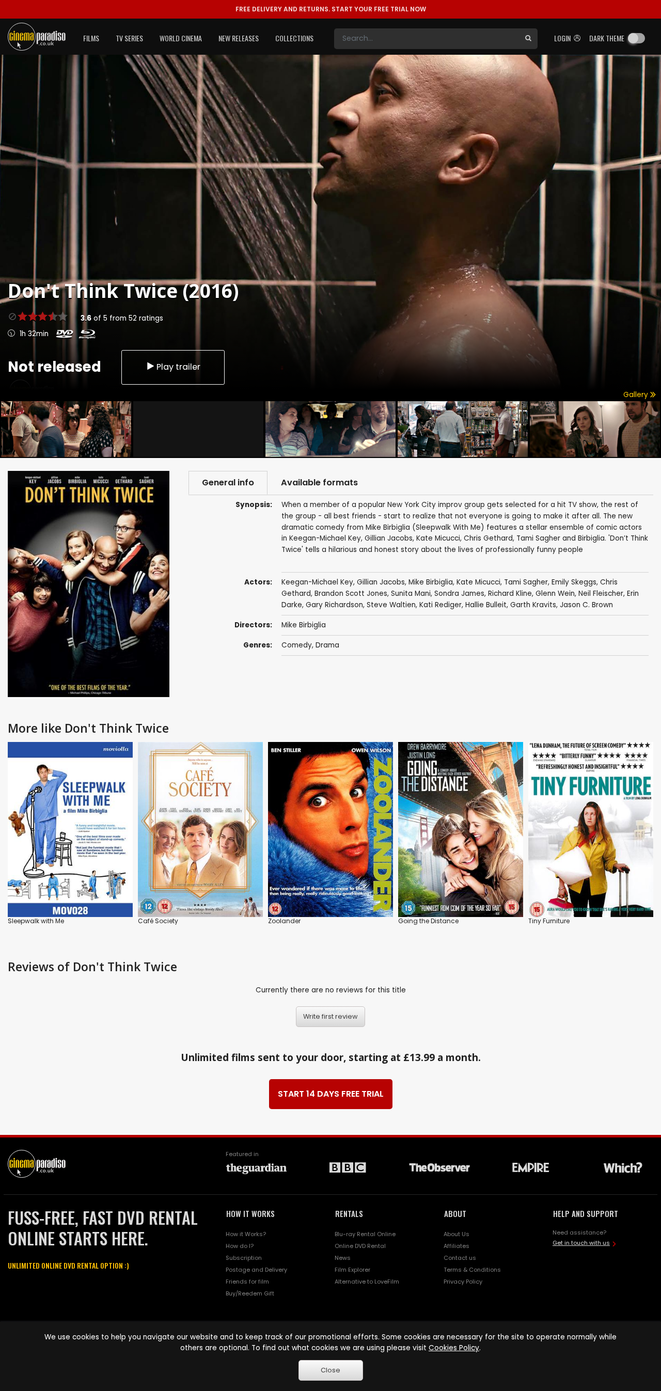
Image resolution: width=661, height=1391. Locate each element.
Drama (327, 645)
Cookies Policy (454, 1348)
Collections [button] (294, 38)
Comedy (296, 645)
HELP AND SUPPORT (585, 1213)
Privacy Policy (463, 1281)
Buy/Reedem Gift (250, 1293)
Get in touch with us (581, 1243)
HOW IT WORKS (250, 1213)
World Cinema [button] (181, 38)
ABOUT (455, 1213)
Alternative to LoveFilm (367, 1281)
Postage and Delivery (256, 1270)
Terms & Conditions (472, 1270)
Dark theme (606, 38)
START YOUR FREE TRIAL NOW (330, 9)
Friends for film (247, 1281)
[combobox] (426, 38)
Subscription (244, 1258)
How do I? (240, 1246)
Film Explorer (352, 1270)
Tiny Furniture (549, 920)
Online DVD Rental (360, 1246)
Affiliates (456, 1246)
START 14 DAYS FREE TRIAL (331, 1094)
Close (330, 1370)
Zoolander (284, 920)
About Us (456, 1234)
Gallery (636, 395)
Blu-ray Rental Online (365, 1234)
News (343, 1258)
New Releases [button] (238, 38)
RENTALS (349, 1213)
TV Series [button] (129, 38)
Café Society (158, 920)
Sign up (200, 888)
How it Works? (246, 1234)
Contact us (460, 1258)
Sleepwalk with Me (36, 920)
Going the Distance (428, 920)
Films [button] (91, 38)
